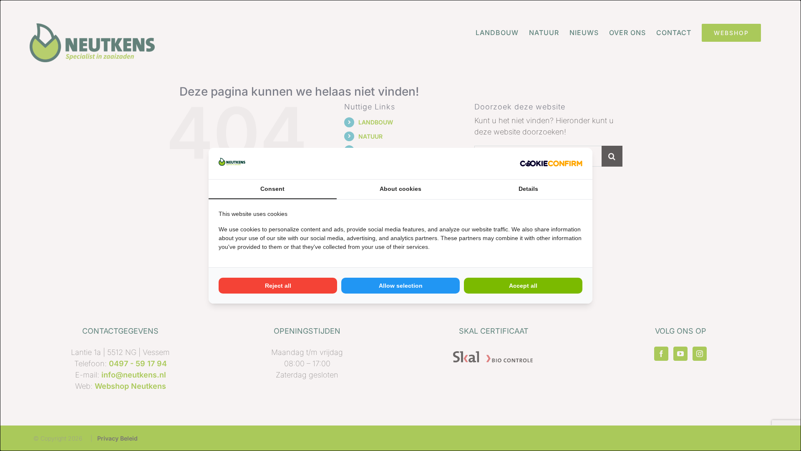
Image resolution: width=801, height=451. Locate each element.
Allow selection (401, 285)
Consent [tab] (272, 188)
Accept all (523, 285)
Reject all (278, 285)
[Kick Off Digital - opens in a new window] (551, 163)
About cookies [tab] (400, 188)
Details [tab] (528, 188)
